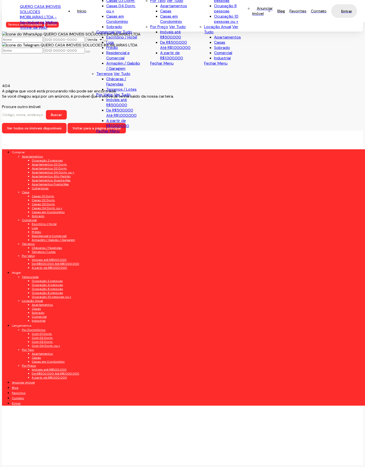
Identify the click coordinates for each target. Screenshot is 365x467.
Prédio (112, 47)
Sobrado (222, 47)
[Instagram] (57, 212)
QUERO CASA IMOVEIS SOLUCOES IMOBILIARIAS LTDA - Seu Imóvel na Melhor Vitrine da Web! (40, 17)
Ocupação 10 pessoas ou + (226, 19)
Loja (110, 42)
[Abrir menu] (5, 143)
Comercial (223, 52)
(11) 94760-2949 (41, 313)
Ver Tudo (177, 26)
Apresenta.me (32, 458)
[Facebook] (57, 186)
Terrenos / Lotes (121, 89)
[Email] (57, 204)
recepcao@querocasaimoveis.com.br (60, 334)
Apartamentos (227, 37)
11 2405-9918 (38, 323)
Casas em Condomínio (171, 19)
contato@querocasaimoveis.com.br (58, 344)
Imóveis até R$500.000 (170, 34)
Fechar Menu (215, 63)
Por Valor (104, 94)
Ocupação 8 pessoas (225, 8)
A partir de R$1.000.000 (171, 55)
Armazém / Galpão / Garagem (123, 66)
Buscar (56, 115)
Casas (219, 42)
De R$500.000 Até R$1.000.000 (175, 45)
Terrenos (104, 73)
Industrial (222, 58)
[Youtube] (57, 195)
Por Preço (159, 26)
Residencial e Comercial (118, 55)
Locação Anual (217, 26)
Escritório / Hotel (121, 37)
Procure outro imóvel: (21, 106)
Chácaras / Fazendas (116, 81)
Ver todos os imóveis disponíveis (34, 128)
